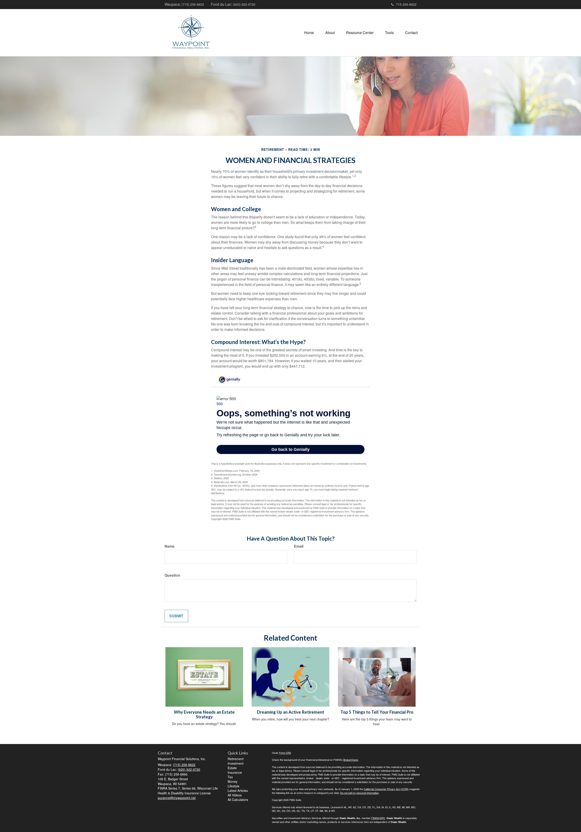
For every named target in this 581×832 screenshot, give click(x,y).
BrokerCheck (350, 759)
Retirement (236, 758)
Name (170, 546)
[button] (330, 32)
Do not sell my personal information (359, 793)
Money (232, 781)
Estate (232, 768)
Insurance (235, 772)
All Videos (235, 795)
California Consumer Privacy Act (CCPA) (386, 789)
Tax (230, 777)
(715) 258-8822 (193, 4)
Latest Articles (238, 790)
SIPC (382, 818)
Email (298, 546)
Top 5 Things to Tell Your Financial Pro (376, 712)
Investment (236, 763)
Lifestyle (233, 786)
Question (172, 575)
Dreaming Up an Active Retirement (290, 712)
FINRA (375, 818)
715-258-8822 (406, 4)
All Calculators (238, 799)
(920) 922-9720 (244, 4)
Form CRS (285, 752)
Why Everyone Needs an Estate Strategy (204, 714)
